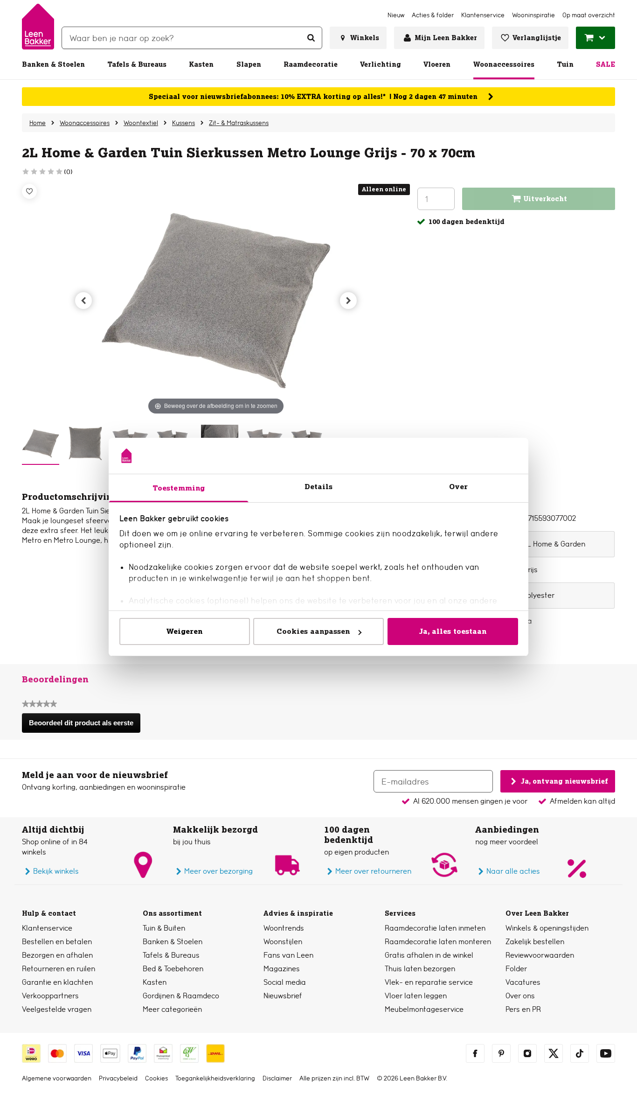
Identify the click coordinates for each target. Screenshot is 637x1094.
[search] (192, 38)
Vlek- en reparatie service (429, 982)
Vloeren (436, 64)
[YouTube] (605, 1053)
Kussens (183, 122)
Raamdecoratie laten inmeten (435, 928)
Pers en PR (523, 1009)
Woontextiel (141, 122)
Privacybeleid (118, 1078)
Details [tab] (319, 487)
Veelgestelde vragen (56, 1009)
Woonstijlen (282, 941)
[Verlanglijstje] (29, 191)
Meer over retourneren (373, 871)
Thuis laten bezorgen (420, 968)
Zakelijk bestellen (534, 941)
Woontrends (283, 928)
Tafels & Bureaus (136, 64)
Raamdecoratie (311, 64)
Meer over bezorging (218, 871)
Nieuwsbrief (282, 995)
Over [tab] (458, 487)
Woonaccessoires (503, 64)
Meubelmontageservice (424, 1009)
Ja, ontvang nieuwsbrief (564, 781)
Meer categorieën (172, 1009)
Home (37, 122)
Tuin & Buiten (164, 928)
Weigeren (184, 631)
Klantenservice (47, 928)
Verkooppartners (50, 995)
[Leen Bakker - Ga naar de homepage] (38, 26)
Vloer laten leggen (416, 995)
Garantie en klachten (57, 982)
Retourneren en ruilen (58, 968)
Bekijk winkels (56, 871)
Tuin (565, 64)
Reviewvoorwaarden (539, 955)
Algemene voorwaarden (56, 1078)
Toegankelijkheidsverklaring (215, 1078)
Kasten (201, 64)
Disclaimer (277, 1078)
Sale (605, 64)
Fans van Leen (288, 955)
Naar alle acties (513, 871)
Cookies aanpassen (313, 631)
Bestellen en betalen (57, 941)
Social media (284, 982)
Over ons (520, 995)
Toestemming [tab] (178, 488)
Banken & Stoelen (53, 64)
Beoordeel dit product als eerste (84, 726)
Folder (516, 968)
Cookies (156, 1078)
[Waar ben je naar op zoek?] (311, 37)
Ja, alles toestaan (453, 631)
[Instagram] (527, 1053)
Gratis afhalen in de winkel (429, 955)
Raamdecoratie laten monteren (438, 941)
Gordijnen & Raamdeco (181, 995)
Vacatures (522, 982)
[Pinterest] (501, 1053)
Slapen (248, 64)
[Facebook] (475, 1053)
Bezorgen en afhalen (57, 955)
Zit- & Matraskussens (239, 122)
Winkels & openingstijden (547, 928)
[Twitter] (553, 1053)
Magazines (281, 968)
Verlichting (380, 64)
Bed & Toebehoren (173, 968)
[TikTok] (579, 1053)
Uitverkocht (545, 199)
